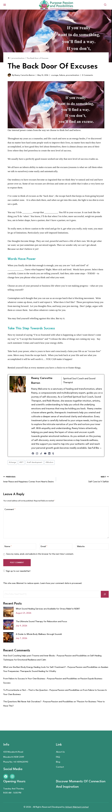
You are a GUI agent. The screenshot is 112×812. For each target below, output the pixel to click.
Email (44, 546)
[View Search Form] (105, 4)
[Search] (105, 594)
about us (60, 752)
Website (81, 546)
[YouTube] (45, 453)
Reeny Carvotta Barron (25, 75)
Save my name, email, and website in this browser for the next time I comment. (40, 554)
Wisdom (49, 462)
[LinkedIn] (49, 453)
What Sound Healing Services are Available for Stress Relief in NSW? (48, 609)
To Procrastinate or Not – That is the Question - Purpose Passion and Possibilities (41, 690)
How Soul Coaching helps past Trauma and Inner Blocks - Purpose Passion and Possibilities (45, 656)
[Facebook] (33, 453)
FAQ (58, 757)
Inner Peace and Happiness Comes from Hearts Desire (28, 479)
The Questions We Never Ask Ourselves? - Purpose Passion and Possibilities (38, 702)
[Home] (9, 58)
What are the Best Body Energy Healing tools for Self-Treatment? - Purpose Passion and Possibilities (50, 667)
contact (60, 767)
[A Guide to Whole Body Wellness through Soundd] (8, 637)
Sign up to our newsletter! (18, 571)
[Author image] (9, 75)
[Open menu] (4, 4)
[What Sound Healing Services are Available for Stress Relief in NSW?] (8, 612)
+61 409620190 (20, 762)
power (88, 269)
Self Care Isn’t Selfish (98, 479)
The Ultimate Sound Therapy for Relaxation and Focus (41, 621)
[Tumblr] (53, 453)
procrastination (72, 75)
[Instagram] (37, 453)
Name (8, 546)
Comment (10, 509)
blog (58, 762)
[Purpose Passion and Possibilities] (56, 4)
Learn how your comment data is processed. (61, 583)
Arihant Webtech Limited (77, 807)
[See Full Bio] (100, 448)
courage (54, 75)
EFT (21, 462)
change (12, 462)
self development (34, 462)
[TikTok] (41, 453)
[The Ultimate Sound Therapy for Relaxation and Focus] (8, 625)
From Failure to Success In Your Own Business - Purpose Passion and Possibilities (40, 679)
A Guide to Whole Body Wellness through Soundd (39, 634)
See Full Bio (93, 448)
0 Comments (87, 75)
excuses (48, 167)
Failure (62, 75)
